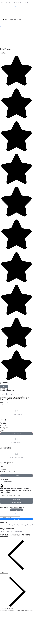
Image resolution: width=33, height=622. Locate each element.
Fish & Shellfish (7, 391)
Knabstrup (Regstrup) (15, 397)
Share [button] (9, 394)
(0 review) (4, 383)
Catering (4, 389)
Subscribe (16, 519)
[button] (2, 13)
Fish (24, 398)
